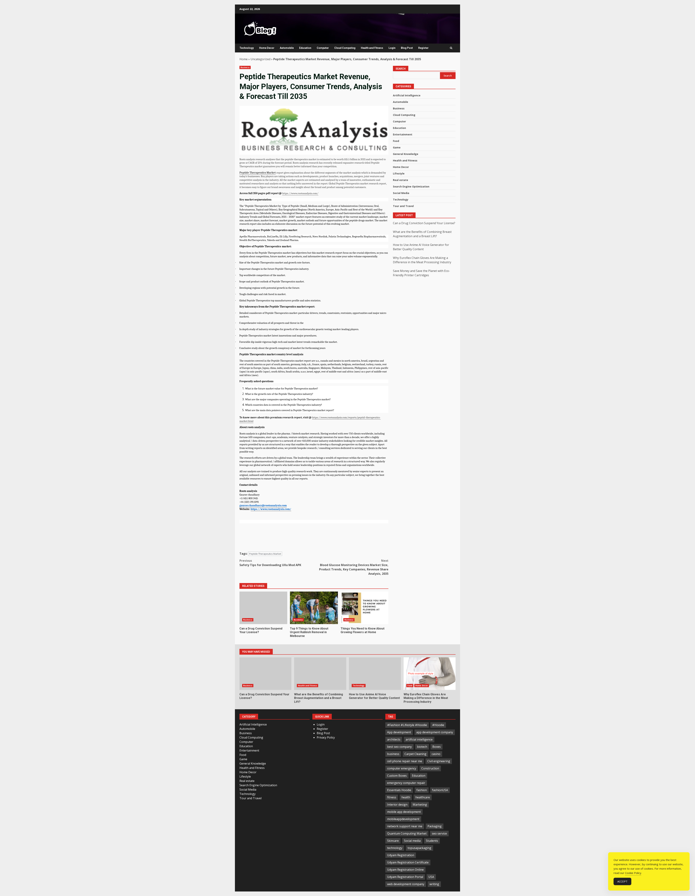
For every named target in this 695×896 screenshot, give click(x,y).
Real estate (400, 180)
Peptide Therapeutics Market (265, 553)
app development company (434, 732)
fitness (391, 797)
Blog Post (407, 47)
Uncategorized (260, 59)
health (405, 797)
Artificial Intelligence (406, 95)
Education (305, 47)
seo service (439, 833)
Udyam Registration (400, 855)
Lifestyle (399, 173)
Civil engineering (438, 761)
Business (245, 67)
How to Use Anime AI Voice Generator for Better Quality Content (375, 673)
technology (394, 848)
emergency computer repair (406, 783)
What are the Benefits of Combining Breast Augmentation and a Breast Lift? (320, 673)
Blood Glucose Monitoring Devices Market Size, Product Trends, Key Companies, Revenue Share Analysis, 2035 (353, 567)
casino (436, 754)
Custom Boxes (397, 776)
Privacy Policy (326, 737)
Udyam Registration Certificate (408, 862)
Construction (430, 768)
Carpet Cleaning (415, 754)
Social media (412, 841)
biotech (422, 747)
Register (423, 47)
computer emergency (401, 768)
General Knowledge (405, 154)
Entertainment (402, 134)
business (393, 754)
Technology (246, 47)
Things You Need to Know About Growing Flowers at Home (364, 608)
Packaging (434, 826)
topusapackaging (419, 848)
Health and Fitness (372, 47)
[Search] (451, 48)
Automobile (287, 47)
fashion (421, 790)
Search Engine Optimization (411, 186)
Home (243, 59)
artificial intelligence (419, 739)
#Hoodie (438, 725)
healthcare (422, 797)
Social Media (401, 193)
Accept (622, 881)
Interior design (397, 805)
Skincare (393, 841)
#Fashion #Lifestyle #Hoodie (407, 725)
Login (392, 47)
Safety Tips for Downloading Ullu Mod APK (270, 563)
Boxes (436, 747)
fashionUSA (440, 790)
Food (396, 141)
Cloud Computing (344, 47)
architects (393, 739)
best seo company (399, 747)
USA (431, 877)
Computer (323, 47)
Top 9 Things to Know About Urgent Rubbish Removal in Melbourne (314, 608)
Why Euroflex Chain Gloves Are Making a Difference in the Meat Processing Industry (430, 673)
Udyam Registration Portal (405, 877)
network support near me (404, 826)
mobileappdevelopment (403, 819)
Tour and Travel (403, 206)
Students (432, 841)
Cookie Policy (633, 873)
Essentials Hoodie (399, 790)
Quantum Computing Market (407, 833)
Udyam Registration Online (405, 870)
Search (401, 68)
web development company (405, 884)
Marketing (420, 805)
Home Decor (266, 47)
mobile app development (404, 812)
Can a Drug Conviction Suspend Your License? (263, 608)
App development (399, 732)
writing (434, 884)
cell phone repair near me (404, 761)
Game (397, 147)
